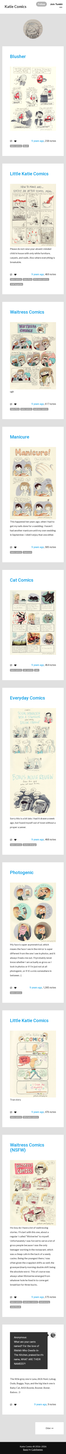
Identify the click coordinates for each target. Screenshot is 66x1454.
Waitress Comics (27, 312)
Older (48, 1428)
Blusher (18, 56)
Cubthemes (37, 1449)
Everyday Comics (27, 698)
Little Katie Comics (29, 173)
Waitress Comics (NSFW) (27, 1147)
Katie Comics (15, 6)
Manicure (19, 437)
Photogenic (21, 872)
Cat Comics (21, 580)
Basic (25, 1449)
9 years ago (37, 141)
